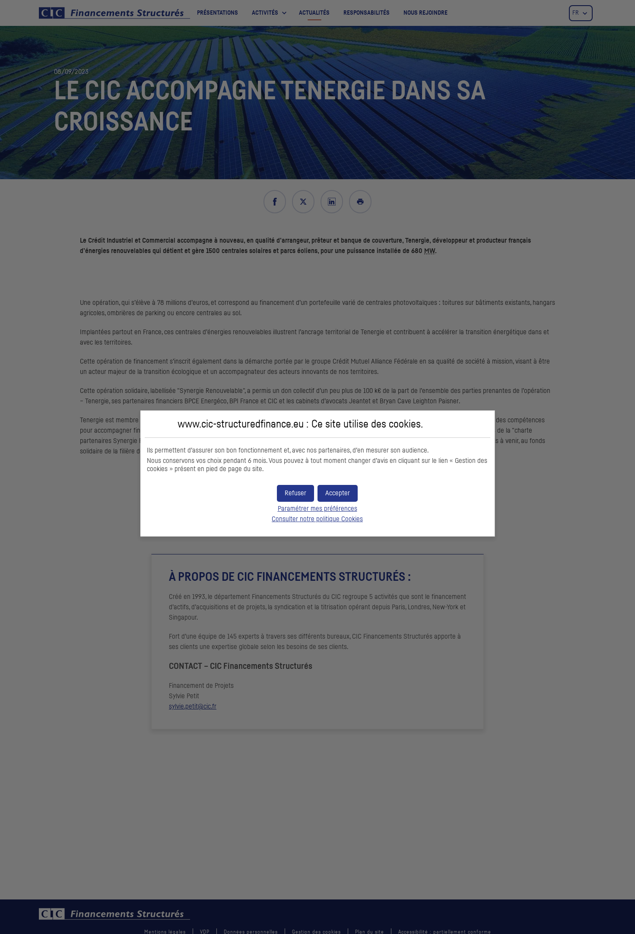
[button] (338, 493)
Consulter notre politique (317, 519)
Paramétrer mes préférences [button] (317, 508)
